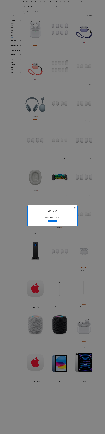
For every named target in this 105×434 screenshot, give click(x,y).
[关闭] (74, 207)
